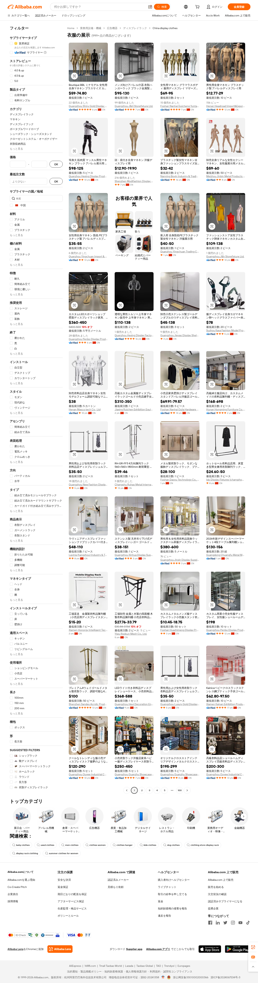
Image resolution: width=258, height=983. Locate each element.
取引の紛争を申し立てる (172, 894)
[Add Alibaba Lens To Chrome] (60, 949)
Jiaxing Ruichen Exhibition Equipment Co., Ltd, (134, 409)
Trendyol (169, 965)
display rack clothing (27, 853)
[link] (253, 947)
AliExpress (75, 965)
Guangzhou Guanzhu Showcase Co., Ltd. (134, 774)
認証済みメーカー (118, 879)
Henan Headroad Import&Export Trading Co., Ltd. (225, 106)
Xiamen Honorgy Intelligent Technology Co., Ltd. (88, 629)
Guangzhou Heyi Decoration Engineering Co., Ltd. (134, 704)
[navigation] (36, 409)
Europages (184, 965)
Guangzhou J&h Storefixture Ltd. (225, 256)
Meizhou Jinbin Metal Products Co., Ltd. (225, 176)
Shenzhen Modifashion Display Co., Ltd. (134, 181)
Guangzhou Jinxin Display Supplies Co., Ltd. (179, 559)
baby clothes (23, 845)
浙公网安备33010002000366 (190, 977)
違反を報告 (164, 915)
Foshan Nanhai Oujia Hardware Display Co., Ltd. (179, 409)
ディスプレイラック (135, 28)
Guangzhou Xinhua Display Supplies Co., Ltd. (134, 554)
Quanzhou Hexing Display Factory (134, 335)
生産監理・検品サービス (72, 908)
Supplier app (134, 949)
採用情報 (13, 901)
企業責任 (13, 894)
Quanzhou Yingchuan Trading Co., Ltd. (179, 251)
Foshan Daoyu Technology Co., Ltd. (179, 479)
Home (70, 28)
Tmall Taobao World (110, 965)
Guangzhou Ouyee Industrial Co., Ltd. (88, 774)
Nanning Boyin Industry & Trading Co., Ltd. (179, 176)
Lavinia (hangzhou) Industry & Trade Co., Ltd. (88, 554)
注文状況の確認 (217, 894)
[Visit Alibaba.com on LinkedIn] (218, 922)
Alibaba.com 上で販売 (220, 879)
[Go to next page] (187, 790)
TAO (158, 965)
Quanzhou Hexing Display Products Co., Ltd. (88, 176)
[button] (150, 7)
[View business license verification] (163, 977)
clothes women (97, 845)
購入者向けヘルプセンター (174, 879)
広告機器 (112, 28)
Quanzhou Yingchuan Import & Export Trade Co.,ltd (88, 256)
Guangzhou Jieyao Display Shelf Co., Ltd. (179, 335)
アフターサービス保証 (71, 901)
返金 (160, 901)
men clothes (71, 845)
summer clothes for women (63, 853)
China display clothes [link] (165, 28)
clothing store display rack (205, 845)
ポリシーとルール (68, 915)
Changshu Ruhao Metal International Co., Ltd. (134, 484)
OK (56, 164)
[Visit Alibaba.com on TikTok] (248, 922)
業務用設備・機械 (90, 28)
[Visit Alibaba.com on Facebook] (210, 922)
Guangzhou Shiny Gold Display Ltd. (88, 106)
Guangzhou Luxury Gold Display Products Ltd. (179, 704)
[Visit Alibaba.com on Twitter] (225, 922)
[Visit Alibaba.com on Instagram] (233, 922)
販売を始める (216, 886)
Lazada (129, 965)
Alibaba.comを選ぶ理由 (21, 879)
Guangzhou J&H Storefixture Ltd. (134, 106)
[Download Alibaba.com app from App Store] (210, 949)
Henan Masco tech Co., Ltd (84, 409)
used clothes (47, 845)
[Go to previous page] (126, 790)
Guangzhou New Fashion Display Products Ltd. (88, 484)
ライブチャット (167, 886)
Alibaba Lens (15, 949)
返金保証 (63, 886)
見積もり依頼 (116, 886)
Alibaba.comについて (21, 871)
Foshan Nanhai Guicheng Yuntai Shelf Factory (179, 106)
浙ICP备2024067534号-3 (225, 977)
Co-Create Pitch (17, 886)
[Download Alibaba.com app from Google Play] (237, 949)
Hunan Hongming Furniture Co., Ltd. (225, 409)
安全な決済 (64, 879)
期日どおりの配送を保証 (72, 894)
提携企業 (213, 908)
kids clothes (150, 845)
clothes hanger (125, 845)
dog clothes (173, 845)
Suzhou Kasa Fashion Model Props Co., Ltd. (225, 330)
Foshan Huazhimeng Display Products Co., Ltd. (179, 629)
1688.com (90, 965)
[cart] (198, 7)
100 (180, 790)
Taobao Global (144, 965)
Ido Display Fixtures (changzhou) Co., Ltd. (225, 479)
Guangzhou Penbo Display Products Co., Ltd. (88, 339)
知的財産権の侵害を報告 (172, 908)
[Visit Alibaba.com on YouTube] (240, 922)
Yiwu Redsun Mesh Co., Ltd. (131, 633)
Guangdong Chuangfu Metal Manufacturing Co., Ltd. (225, 554)
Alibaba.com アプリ (158, 949)
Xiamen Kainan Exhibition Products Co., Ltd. (225, 704)
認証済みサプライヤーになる (225, 901)
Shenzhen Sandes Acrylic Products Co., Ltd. (88, 704)
